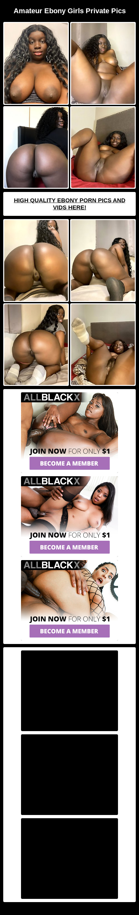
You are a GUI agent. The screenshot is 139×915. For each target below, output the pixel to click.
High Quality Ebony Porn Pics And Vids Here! (69, 204)
